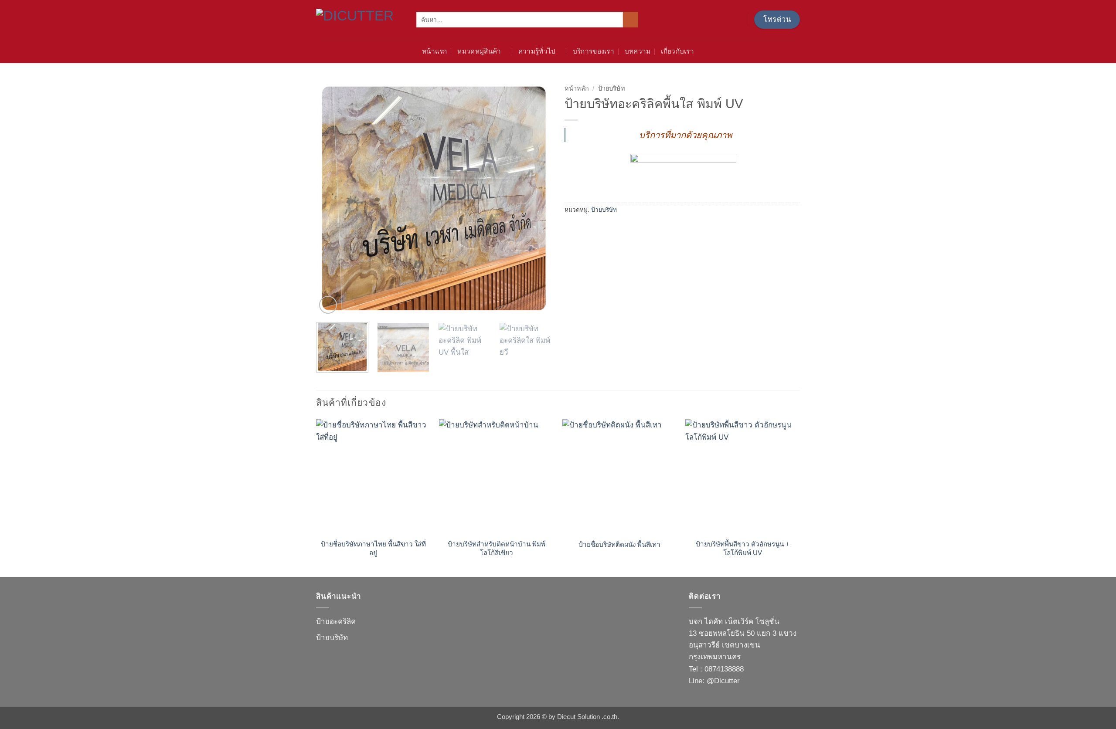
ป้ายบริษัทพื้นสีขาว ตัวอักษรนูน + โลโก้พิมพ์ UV (742, 548)
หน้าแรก (434, 51)
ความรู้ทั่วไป (537, 51)
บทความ (638, 51)
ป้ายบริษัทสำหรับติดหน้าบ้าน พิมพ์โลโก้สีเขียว (496, 548)
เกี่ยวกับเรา (677, 51)
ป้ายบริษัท (611, 88)
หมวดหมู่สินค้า (479, 51)
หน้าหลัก (577, 88)
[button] (328, 305)
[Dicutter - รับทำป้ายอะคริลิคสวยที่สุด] (359, 19)
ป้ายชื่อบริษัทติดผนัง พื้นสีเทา (619, 544)
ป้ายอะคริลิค (336, 621)
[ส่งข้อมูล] (630, 19)
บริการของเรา (593, 51)
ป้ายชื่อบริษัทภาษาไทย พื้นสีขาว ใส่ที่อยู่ (373, 548)
